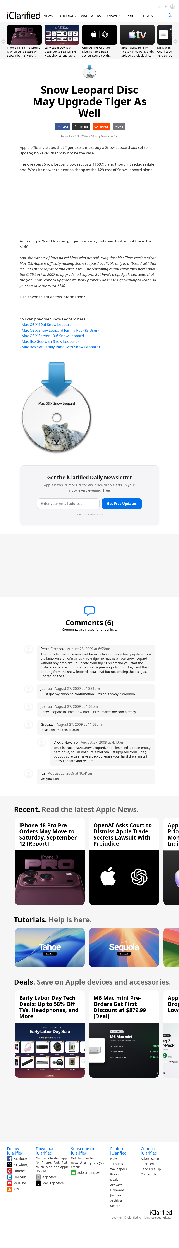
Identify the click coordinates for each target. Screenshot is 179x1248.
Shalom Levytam (109, 136)
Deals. (24, 982)
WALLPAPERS (91, 16)
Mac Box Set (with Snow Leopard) (50, 341)
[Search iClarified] (170, 15)
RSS (16, 1189)
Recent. (27, 809)
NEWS (48, 16)
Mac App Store (53, 1183)
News (114, 1158)
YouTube (20, 1183)
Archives (116, 1200)
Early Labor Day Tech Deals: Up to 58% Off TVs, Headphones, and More (61, 51)
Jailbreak (116, 1195)
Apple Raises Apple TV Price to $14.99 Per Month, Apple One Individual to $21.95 (137, 54)
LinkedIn (20, 1177)
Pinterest (20, 1171)
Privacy (167, 1217)
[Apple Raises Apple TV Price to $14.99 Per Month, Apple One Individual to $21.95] (137, 43)
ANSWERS (114, 16)
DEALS (148, 16)
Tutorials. (30, 919)
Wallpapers (118, 1169)
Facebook (20, 1158)
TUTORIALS (67, 16)
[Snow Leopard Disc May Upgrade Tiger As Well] (57, 408)
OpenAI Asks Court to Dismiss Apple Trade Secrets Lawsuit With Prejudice (96, 54)
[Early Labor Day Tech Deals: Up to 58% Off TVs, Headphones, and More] (62, 43)
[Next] (175, 41)
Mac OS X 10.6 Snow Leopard (47, 324)
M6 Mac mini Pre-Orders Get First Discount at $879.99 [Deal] (119, 1007)
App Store (49, 1177)
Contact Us (149, 1174)
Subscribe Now (88, 1172)
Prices (114, 1174)
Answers (116, 1185)
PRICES (132, 16)
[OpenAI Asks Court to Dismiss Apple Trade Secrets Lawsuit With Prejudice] (99, 43)
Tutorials (116, 1164)
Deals (114, 1179)
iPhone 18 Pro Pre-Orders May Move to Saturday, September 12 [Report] (23, 51)
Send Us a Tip (151, 1169)
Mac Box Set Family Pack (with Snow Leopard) (61, 346)
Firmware (117, 1190)
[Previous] (3, 41)
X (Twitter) (21, 1165)
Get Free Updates (122, 503)
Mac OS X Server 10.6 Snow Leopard (53, 335)
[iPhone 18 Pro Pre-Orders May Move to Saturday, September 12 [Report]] (24, 43)
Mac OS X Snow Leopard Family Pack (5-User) (60, 330)
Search (115, 1206)
